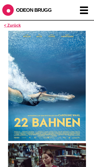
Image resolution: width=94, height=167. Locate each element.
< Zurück (12, 25)
